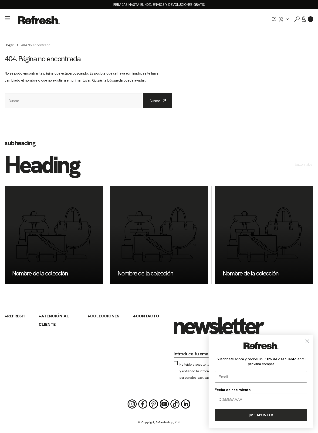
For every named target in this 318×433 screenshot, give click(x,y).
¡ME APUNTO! (261, 414)
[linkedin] (185, 404)
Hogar (9, 45)
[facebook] (143, 404)
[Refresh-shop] (39, 20)
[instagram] (132, 404)
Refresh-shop (164, 422)
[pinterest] (153, 404)
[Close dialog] (307, 341)
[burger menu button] (7, 18)
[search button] (297, 19)
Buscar (155, 101)
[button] (310, 19)
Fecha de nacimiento (233, 389)
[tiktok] (175, 404)
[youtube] (164, 404)
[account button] (304, 19)
